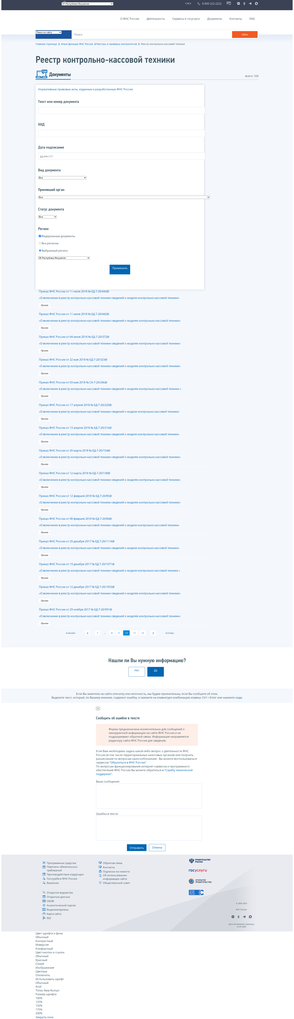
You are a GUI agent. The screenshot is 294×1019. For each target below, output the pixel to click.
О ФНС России (129, 19)
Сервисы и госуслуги (186, 19)
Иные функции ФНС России (77, 44)
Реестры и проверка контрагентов (116, 44)
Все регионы (50, 243)
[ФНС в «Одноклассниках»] (244, 3)
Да (155, 670)
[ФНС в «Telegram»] (250, 3)
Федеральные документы (58, 236)
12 (143, 632)
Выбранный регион (55, 250)
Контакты (236, 19)
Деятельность (156, 19)
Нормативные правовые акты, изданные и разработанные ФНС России (85, 89)
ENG (252, 19)
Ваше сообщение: (108, 781)
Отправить (137, 848)
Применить (119, 268)
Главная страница (46, 44)
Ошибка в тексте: (107, 814)
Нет (136, 670)
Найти (245, 34)
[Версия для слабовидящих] (188, 3)
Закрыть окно (45, 1017)
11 (134, 632)
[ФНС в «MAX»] (255, 3)
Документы (214, 19)
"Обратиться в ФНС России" (128, 762)
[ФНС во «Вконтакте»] (238, 3)
